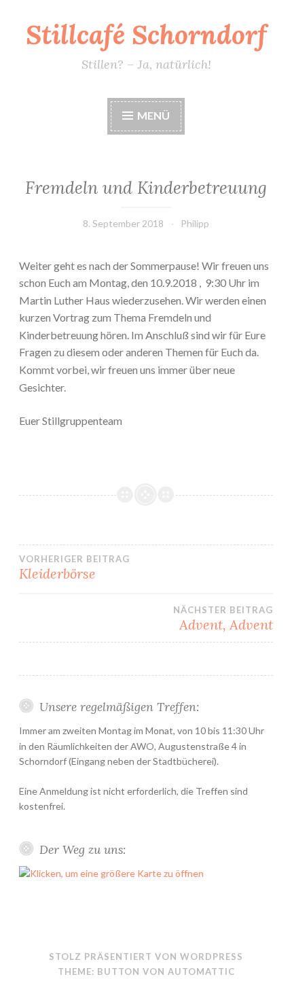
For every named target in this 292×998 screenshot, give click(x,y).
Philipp (195, 223)
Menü (153, 115)
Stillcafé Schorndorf (146, 35)
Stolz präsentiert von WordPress (146, 956)
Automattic (201, 971)
